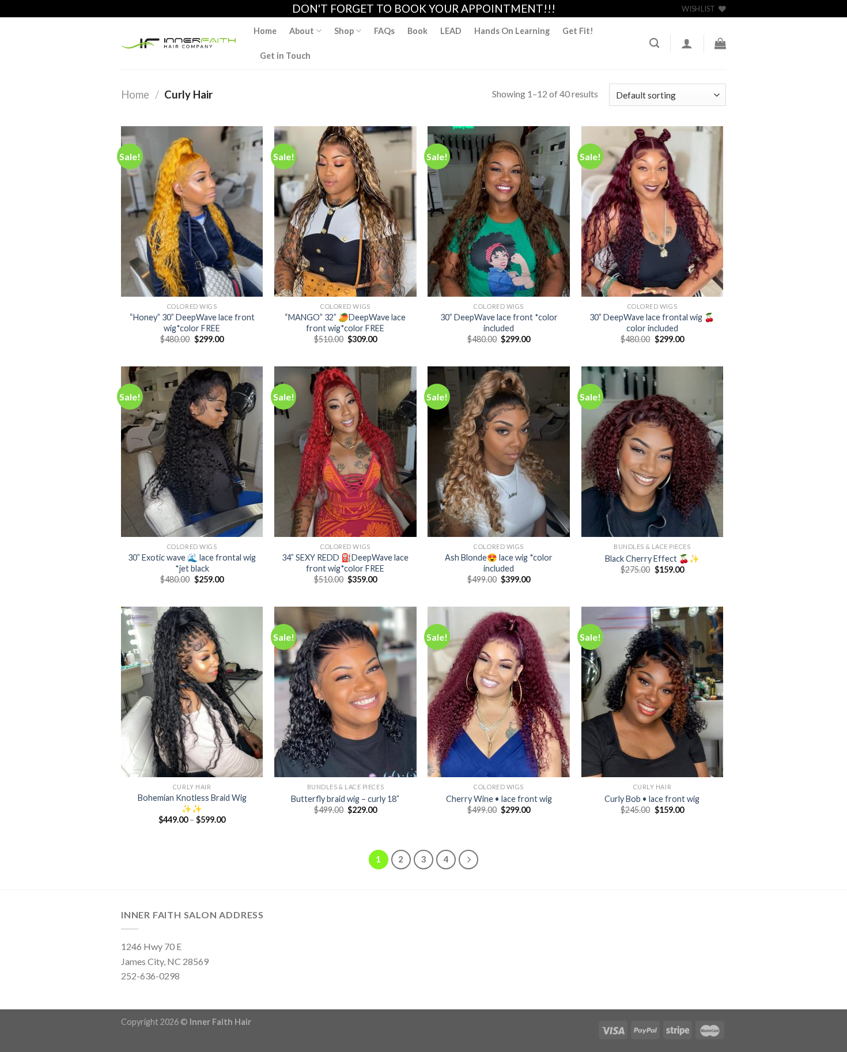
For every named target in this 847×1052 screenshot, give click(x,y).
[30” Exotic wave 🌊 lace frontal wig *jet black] (192, 451)
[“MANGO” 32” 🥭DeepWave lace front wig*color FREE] (345, 211)
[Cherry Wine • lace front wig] (499, 692)
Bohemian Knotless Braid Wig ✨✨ (192, 803)
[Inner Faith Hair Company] (178, 43)
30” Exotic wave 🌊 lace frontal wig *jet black (192, 563)
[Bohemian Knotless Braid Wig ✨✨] (192, 692)
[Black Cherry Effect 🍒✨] (652, 451)
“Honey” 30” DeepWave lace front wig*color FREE (192, 322)
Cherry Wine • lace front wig (499, 799)
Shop (344, 31)
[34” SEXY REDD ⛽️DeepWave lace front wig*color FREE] (345, 451)
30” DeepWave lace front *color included (499, 322)
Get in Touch (285, 55)
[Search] (654, 43)
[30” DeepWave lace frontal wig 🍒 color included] (652, 211)
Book (417, 31)
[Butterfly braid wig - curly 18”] (345, 692)
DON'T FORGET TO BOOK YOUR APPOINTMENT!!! (423, 8)
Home (265, 31)
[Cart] (720, 43)
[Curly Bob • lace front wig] (652, 692)
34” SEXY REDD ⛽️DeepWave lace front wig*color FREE (345, 563)
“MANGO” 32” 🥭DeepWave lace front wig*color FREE (345, 322)
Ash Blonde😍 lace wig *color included (499, 563)
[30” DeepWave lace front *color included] (499, 211)
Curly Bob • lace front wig (651, 799)
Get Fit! (577, 31)
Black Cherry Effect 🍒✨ (652, 558)
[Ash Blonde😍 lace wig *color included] (499, 451)
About (301, 31)
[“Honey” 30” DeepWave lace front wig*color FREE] (192, 211)
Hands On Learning (512, 31)
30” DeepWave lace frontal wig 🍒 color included (651, 322)
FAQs (384, 31)
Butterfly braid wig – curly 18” (345, 799)
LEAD (451, 31)
